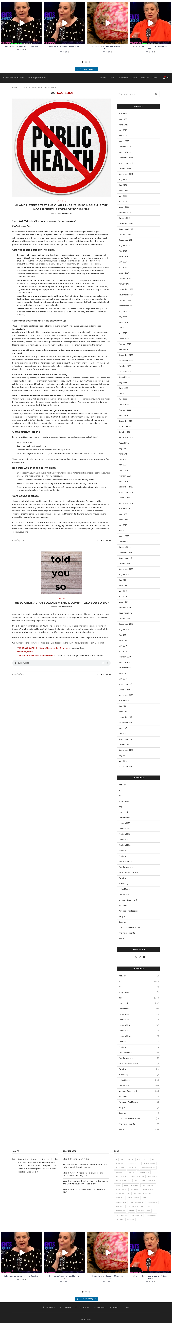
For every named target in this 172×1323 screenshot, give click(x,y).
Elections (123, 850)
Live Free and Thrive (123, 1194)
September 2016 (126, 695)
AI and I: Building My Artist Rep (76, 1159)
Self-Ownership (122, 1215)
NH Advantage (121, 1202)
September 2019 (126, 569)
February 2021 (125, 476)
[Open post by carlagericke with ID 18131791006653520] (64, 23)
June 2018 (123, 640)
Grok (118, 1185)
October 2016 (124, 690)
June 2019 (123, 585)
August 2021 (124, 443)
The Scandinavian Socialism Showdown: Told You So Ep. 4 (61, 603)
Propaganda (120, 1211)
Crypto (131, 1172)
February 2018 (125, 657)
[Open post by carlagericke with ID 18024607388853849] (150, 23)
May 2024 (123, 262)
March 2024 (124, 273)
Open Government (137, 1202)
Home (14, 87)
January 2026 (125, 152)
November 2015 (125, 723)
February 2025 (125, 212)
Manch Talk (124, 894)
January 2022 (124, 415)
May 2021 (123, 459)
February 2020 (125, 542)
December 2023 (126, 289)
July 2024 (123, 251)
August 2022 (124, 377)
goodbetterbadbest (148, 1181)
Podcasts (123, 78)
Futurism (122, 878)
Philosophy (152, 1202)
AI (119, 790)
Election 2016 (124, 823)
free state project (123, 1181)
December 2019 (125, 553)
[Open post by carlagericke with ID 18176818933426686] (21, 23)
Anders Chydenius (25, 652)
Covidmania (120, 1172)
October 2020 (125, 498)
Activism (122, 785)
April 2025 (123, 201)
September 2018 (126, 624)
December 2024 (126, 223)
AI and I (130, 1159)
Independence (121, 1189)
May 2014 (123, 761)
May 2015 (123, 733)
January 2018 (124, 662)
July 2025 (123, 185)
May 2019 (123, 591)
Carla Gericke (66, 213)
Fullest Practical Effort (128, 872)
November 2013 (125, 766)
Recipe (122, 916)
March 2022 (124, 404)
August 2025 (124, 179)
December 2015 (125, 717)
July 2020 (123, 514)
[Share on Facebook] (101, 540)
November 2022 (126, 361)
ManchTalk (120, 1198)
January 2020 (125, 547)
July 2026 (123, 119)
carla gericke (149, 1164)
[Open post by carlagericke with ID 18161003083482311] (107, 23)
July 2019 (122, 580)
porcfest (119, 1207)
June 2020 (123, 520)
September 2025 (126, 174)
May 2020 (123, 525)
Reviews (122, 922)
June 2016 (123, 712)
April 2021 (123, 465)
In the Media (124, 889)
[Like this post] (98, 540)
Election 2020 (124, 834)
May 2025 (123, 196)
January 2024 (125, 284)
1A (116, 1159)
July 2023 (123, 317)
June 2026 (123, 125)
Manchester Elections (142, 1194)
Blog (112, 78)
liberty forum (148, 1189)
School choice (144, 1211)
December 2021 (125, 421)
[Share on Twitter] (104, 540)
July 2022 (123, 382)
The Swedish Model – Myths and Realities (35, 655)
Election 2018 (124, 829)
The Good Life (137, 1215)
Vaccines (119, 1219)
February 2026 (125, 147)
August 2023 (124, 311)
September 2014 (126, 750)
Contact (145, 78)
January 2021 (124, 481)
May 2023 (123, 328)
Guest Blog (123, 883)
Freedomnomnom (127, 867)
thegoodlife (151, 1215)
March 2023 (124, 339)
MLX (144, 1198)
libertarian (134, 1189)
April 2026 (123, 136)
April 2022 (123, 399)
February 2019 (125, 607)
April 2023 (123, 333)
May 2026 (123, 130)
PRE (149, 1207)
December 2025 (126, 158)
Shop (154, 78)
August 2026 (124, 114)
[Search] (168, 78)
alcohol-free (142, 1159)
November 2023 (126, 295)
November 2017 (125, 668)
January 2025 (124, 218)
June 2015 (123, 728)
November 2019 (125, 558)
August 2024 (124, 245)
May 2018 (123, 646)
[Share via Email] (110, 540)
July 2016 (122, 706)
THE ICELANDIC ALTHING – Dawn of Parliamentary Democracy (44, 648)
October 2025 (125, 168)
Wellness (130, 1219)
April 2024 (123, 267)
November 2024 (126, 229)
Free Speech (152, 1177)
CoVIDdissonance (148, 1168)
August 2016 (124, 701)
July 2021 (122, 448)
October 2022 (125, 366)
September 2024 (126, 240)
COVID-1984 (133, 1168)
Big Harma (119, 1164)
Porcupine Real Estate (128, 911)
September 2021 (126, 437)
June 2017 (123, 673)
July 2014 (123, 755)
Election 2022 (124, 840)
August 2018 (124, 629)
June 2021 (123, 454)
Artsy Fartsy (124, 801)
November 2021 (125, 426)
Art (120, 796)
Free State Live (125, 861)
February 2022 (125, 410)
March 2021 (123, 470)
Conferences (124, 818)
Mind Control (133, 1198)
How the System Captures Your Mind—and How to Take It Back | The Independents (85, 1165)
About (103, 78)
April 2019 (123, 596)
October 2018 (124, 618)
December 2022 (126, 355)
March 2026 (124, 141)
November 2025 (126, 163)
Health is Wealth (148, 1185)
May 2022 (123, 393)
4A (122, 1159)
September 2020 (126, 503)
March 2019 (124, 602)
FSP (135, 1181)
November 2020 (126, 492)
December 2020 (126, 487)
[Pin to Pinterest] (107, 540)
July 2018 (122, 635)
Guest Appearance (131, 1185)
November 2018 (125, 613)
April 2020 (123, 531)
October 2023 (125, 300)
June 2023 (123, 322)
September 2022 (126, 371)
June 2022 (123, 388)
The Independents (127, 933)
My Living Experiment (128, 900)
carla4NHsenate (134, 1164)
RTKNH (131, 1211)
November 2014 (125, 739)
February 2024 (125, 278)
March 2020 (124, 536)
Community (124, 812)
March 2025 (124, 207)
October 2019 (124, 563)
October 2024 (125, 234)
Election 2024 (125, 845)
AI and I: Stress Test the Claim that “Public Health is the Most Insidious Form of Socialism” (61, 207)
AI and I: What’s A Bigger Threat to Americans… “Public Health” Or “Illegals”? (83, 1174)
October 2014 (125, 745)
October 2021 (124, 432)
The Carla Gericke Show (129, 927)
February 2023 (125, 344)
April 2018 (123, 651)
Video (134, 78)
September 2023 (126, 306)
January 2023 (124, 350)
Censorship (120, 1168)
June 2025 (123, 191)
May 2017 (123, 679)
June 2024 (123, 256)
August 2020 (124, 509)
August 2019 (124, 574)
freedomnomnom (137, 1177)
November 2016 (125, 684)
